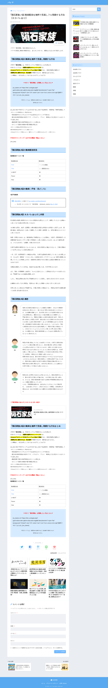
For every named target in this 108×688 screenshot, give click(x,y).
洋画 (74, 90)
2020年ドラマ (77, 73)
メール (13, 633)
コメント (14, 613)
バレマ (11, 2)
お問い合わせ (63, 683)
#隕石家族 (18, 201)
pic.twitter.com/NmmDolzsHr (37, 201)
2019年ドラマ (77, 69)
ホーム (43, 683)
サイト (13, 640)
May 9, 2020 (54, 204)
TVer (12, 168)
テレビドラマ (62, 553)
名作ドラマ (76, 83)
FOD (12, 165)
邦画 (74, 94)
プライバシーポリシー (52, 683)
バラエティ (76, 80)
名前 (13, 626)
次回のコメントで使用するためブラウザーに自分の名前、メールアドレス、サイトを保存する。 (37, 648)
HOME (55, 680)
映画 (74, 87)
